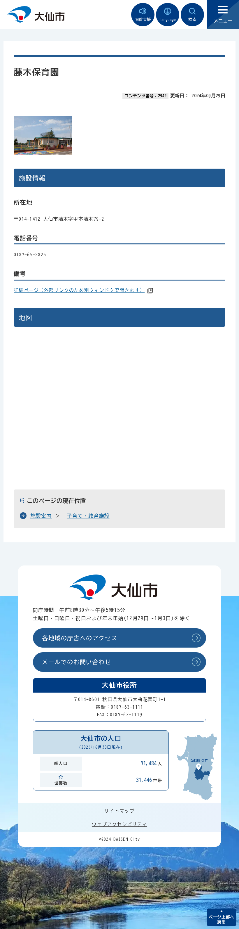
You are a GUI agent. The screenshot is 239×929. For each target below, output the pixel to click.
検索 (192, 20)
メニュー (223, 20)
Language (167, 20)
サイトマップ (119, 811)
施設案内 (41, 515)
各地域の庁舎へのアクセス (79, 638)
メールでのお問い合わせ (76, 662)
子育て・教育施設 (88, 515)
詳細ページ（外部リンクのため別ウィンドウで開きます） (79, 290)
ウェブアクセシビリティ (119, 824)
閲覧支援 (143, 20)
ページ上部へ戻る (221, 919)
